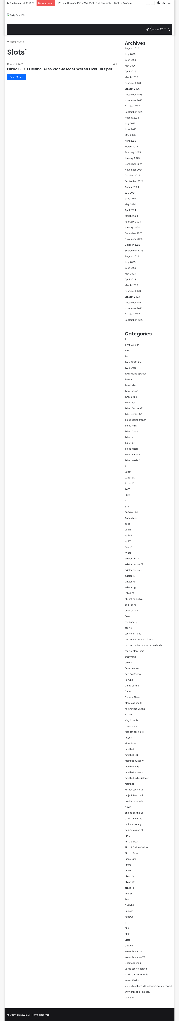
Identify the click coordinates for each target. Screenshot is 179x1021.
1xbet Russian (132, 454)
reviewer (129, 916)
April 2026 (130, 71)
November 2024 (133, 169)
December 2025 (133, 94)
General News (132, 697)
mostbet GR (131, 754)
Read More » (17, 77)
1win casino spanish (135, 373)
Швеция (129, 997)
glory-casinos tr (133, 702)
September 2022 (134, 319)
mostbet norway (134, 772)
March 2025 (131, 146)
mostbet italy (132, 766)
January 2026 (132, 88)
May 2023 (130, 273)
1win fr (128, 379)
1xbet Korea (131, 431)
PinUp (128, 864)
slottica (129, 945)
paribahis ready (133, 824)
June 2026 (131, 59)
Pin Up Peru (131, 853)
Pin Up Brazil (131, 841)
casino (128, 627)
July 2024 (130, 192)
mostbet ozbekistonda (137, 778)
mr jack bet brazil (134, 795)
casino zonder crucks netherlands (143, 645)
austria (128, 547)
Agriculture (131, 518)
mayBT (128, 737)
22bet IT (129, 483)
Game (128, 691)
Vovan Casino (132, 980)
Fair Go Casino (133, 674)
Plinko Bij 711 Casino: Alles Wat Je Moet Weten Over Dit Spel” (60, 69)
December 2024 (133, 163)
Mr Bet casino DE (134, 789)
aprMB (128, 535)
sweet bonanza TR (135, 957)
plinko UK (130, 882)
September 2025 (134, 111)
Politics (129, 893)
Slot (127, 928)
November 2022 (133, 308)
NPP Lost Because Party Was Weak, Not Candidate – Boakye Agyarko (94, 3)
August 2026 (132, 48)
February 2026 (133, 83)
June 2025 (131, 129)
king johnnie (131, 720)
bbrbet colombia (133, 599)
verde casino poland (136, 968)
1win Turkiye (131, 391)
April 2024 (130, 210)
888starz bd (131, 512)
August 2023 (132, 256)
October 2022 (132, 314)
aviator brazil (132, 558)
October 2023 (132, 244)
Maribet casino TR (134, 731)
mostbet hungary (134, 760)
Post (127, 899)
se (126, 922)
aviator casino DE (134, 564)
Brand (128, 616)
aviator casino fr (133, 570)
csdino (128, 662)
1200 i (128, 350)
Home (12, 41)
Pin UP (128, 835)
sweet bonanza (133, 951)
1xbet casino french (135, 419)
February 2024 (133, 221)
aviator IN (130, 575)
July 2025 (130, 123)
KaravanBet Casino (135, 708)
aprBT (128, 529)
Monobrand (131, 743)
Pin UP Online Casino (136, 847)
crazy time (130, 656)
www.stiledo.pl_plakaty (137, 991)
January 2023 (132, 296)
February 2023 (133, 291)
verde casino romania (136, 974)
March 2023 (131, 285)
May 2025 (130, 135)
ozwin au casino (133, 818)
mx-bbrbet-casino (134, 801)
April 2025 (130, 140)
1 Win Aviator (132, 344)
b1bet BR (129, 593)
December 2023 (133, 233)
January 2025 (132, 158)
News (128, 806)
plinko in (129, 876)
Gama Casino (132, 685)
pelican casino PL (134, 830)
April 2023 (130, 279)
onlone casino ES (134, 812)
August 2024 (132, 187)
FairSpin (129, 679)
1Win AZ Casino (133, 362)
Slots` (128, 939)
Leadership (131, 726)
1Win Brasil (130, 367)
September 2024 (134, 181)
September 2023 (134, 250)
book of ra (130, 604)
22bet (128, 471)
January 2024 (132, 227)
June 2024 (131, 198)
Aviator (128, 552)
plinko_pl (129, 887)
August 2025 (132, 117)
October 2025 (132, 106)
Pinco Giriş (130, 858)
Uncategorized (133, 962)
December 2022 (133, 302)
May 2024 (130, 204)
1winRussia (131, 396)
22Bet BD (130, 477)
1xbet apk (130, 402)
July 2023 (130, 262)
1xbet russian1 (132, 460)
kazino (128, 714)
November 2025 (133, 100)
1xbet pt (129, 437)
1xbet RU (130, 443)
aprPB (128, 541)
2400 (127, 489)
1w (126, 356)
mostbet (129, 749)
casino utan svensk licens (139, 639)
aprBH (128, 523)
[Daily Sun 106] (15, 15)
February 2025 (133, 152)
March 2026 (131, 77)
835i (127, 506)
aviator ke (130, 581)
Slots (127, 934)
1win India (130, 385)
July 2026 (130, 54)
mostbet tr (130, 783)
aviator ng (130, 587)
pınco (128, 870)
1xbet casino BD (133, 414)
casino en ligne (133, 633)
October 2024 (132, 175)
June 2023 (131, 267)
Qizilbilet (129, 905)
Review (129, 910)
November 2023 (133, 239)
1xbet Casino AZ (133, 408)
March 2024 (131, 215)
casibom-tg (131, 622)
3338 (127, 495)
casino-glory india (134, 651)
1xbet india (131, 425)
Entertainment (132, 668)
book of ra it (131, 610)
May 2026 (130, 65)
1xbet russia (131, 448)
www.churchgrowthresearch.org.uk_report (148, 986)
